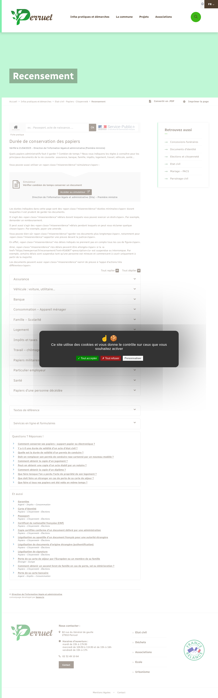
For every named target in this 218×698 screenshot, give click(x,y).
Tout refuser (111, 358)
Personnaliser (132, 358)
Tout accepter (88, 358)
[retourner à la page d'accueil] (32, 17)
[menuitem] (89, 17)
